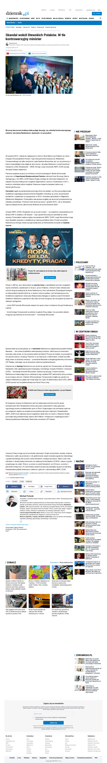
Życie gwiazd (48, 747)
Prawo (66, 739)
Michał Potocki (39, 44)
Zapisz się (53, 723)
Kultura (47, 753)
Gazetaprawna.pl (10, 741)
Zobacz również (50, 277)
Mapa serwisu (69, 758)
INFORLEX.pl (61, 10)
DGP (70, 10)
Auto (28, 739)
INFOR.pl (44, 10)
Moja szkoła (48, 745)
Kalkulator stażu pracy (93, 743)
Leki (66, 743)
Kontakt (12, 758)
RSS (96, 758)
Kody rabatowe (49, 741)
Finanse (67, 741)
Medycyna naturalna (70, 745)
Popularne (54, 562)
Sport (28, 747)
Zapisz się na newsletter (39, 53)
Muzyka (47, 751)
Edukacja (47, 743)
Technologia (30, 741)
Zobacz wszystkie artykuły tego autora (17, 524)
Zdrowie (29, 749)
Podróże (29, 751)
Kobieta (47, 739)
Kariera (34, 758)
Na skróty (9, 736)
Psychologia (68, 749)
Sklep (99, 10)
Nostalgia (18, 27)
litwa (22, 481)
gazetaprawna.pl (90, 10)
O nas (19, 758)
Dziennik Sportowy (50, 27)
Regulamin (43, 758)
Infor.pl (7, 739)
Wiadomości (11, 23)
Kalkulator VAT (91, 745)
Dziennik (8, 30)
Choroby (67, 747)
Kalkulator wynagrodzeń (94, 751)
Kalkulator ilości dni (93, 741)
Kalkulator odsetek (93, 747)
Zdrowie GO (26, 27)
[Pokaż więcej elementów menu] (100, 18)
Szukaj (98, 13)
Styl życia (67, 751)
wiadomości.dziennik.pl (17, 30)
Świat (20, 23)
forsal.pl (52, 10)
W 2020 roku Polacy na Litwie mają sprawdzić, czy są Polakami (49, 390)
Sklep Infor (8, 751)
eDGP (7, 743)
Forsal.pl (8, 745)
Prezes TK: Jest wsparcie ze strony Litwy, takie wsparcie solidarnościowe (47, 272)
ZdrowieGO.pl (78, 10)
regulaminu (54, 717)
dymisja (29, 481)
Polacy (14, 481)
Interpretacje (9, 749)
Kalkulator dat (91, 739)
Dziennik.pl (30, 736)
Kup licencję (24, 474)
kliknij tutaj (63, 729)
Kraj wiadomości (66, 562)
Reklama (26, 758)
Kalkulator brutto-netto (94, 749)
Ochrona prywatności (56, 758)
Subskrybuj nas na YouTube (17, 53)
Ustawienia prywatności (84, 758)
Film (46, 749)
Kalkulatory (91, 736)
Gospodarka (30, 743)
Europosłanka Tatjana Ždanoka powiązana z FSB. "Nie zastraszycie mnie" (16, 529)
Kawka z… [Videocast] (37, 27)
